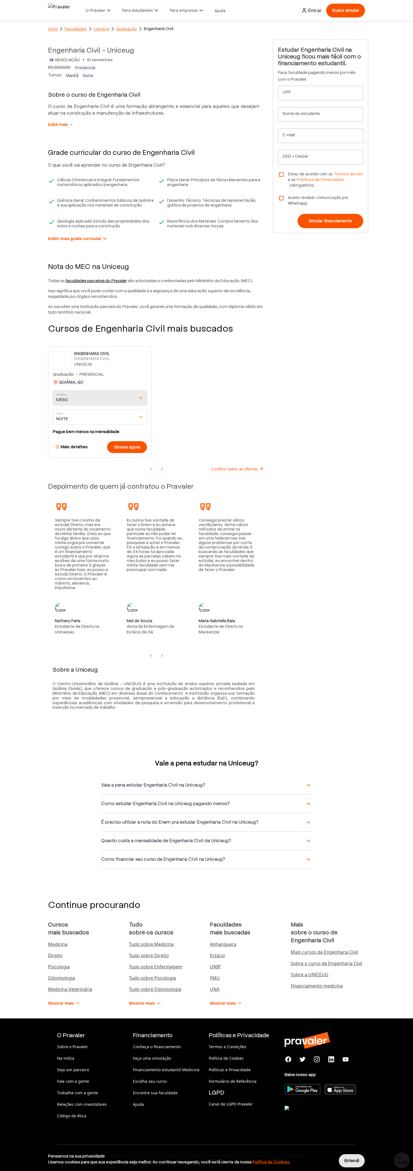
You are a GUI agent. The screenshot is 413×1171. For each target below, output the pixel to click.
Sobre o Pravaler (72, 1046)
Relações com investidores (82, 1104)
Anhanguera (223, 944)
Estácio (217, 955)
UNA (214, 989)
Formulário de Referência (233, 1081)
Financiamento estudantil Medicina (166, 1069)
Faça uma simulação (152, 1058)
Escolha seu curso (150, 1081)
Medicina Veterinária (70, 989)
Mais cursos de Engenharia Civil (324, 952)
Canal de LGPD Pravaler (231, 1104)
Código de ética (71, 1115)
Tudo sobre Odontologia (155, 989)
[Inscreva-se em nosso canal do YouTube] (345, 1059)
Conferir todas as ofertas (234, 469)
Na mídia (65, 1058)
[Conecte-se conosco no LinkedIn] (331, 1059)
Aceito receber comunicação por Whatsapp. (318, 200)
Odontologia (61, 978)
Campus (62, 395)
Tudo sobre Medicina (151, 944)
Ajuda (220, 10)
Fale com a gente (73, 1081)
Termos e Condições (227, 1046)
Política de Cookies (226, 1058)
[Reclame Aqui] (313, 1115)
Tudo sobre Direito (149, 955)
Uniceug (101, 29)
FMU (215, 978)
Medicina (57, 944)
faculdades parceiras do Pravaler (96, 280)
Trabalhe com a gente (77, 1092)
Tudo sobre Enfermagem (155, 967)
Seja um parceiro (73, 1069)
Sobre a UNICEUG (309, 974)
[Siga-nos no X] (303, 1059)
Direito (55, 955)
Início (53, 29)
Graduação (126, 29)
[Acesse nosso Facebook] (288, 1059)
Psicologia (59, 967)
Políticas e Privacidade (230, 1069)
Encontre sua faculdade (155, 1092)
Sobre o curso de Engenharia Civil (326, 963)
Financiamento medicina (317, 986)
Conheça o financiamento (157, 1046)
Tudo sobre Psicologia (152, 978)
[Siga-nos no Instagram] (317, 1059)
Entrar (315, 10)
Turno (59, 414)
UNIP (215, 967)
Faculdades (76, 29)
